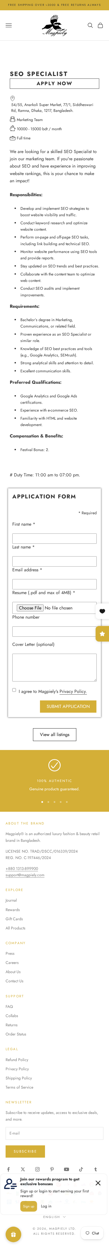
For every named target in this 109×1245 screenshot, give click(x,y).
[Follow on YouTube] (66, 1169)
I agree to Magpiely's (53, 691)
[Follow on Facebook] (8, 1169)
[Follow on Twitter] (23, 1169)
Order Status (16, 1034)
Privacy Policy (17, 1069)
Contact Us (14, 981)
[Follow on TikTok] (81, 1169)
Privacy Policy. (73, 691)
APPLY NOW (54, 83)
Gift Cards (14, 919)
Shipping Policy (19, 1078)
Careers (12, 962)
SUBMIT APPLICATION (68, 706)
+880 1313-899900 (22, 868)
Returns (12, 1025)
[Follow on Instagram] (37, 1169)
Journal (11, 900)
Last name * (23, 547)
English (51, 1217)
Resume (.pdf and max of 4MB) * (43, 592)
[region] (54, 775)
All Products (15, 928)
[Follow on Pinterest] (52, 1169)
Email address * (27, 570)
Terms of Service (19, 1087)
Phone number (25, 617)
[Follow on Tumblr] (95, 1169)
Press (10, 953)
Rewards (13, 909)
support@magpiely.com (25, 875)
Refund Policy (17, 1059)
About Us (13, 972)
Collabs (12, 1015)
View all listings (54, 734)
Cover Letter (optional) (33, 644)
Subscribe (25, 1151)
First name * (23, 524)
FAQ (9, 1006)
